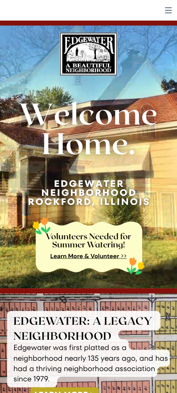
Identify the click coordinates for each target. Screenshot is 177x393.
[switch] (168, 10)
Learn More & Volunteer (84, 256)
